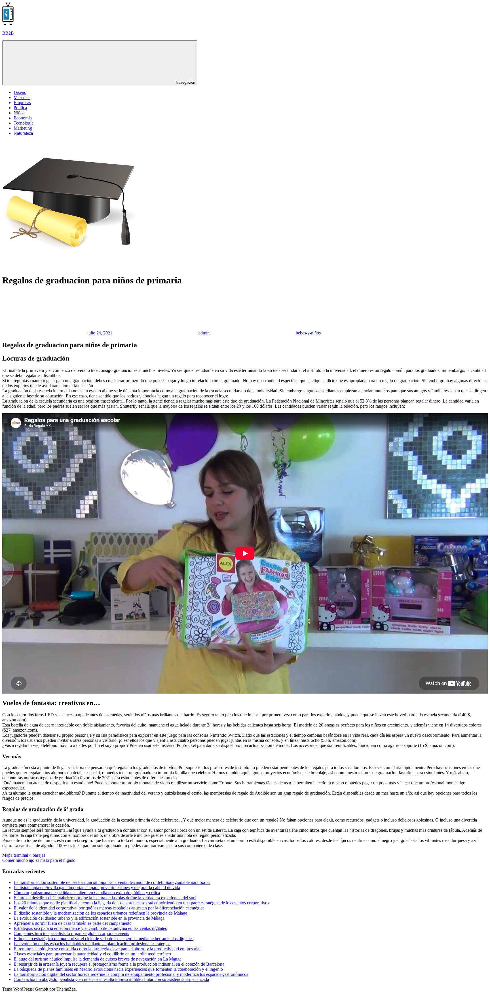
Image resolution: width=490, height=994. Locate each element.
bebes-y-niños (308, 332)
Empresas (22, 102)
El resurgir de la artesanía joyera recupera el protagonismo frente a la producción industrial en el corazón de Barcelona (119, 964)
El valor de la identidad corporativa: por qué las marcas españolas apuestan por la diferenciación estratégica (109, 907)
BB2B (8, 33)
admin (204, 332)
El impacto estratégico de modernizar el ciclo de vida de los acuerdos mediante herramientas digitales (103, 938)
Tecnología (23, 123)
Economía (23, 117)
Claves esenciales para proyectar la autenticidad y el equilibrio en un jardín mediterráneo (92, 953)
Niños (19, 112)
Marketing (23, 128)
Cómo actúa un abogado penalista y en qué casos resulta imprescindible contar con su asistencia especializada (111, 979)
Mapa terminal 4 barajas (23, 855)
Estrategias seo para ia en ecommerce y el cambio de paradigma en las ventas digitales (90, 928)
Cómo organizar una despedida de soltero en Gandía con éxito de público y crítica (87, 892)
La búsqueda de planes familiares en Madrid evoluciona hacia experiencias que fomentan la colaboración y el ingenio (118, 969)
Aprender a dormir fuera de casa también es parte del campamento (73, 923)
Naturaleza (23, 133)
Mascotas (22, 97)
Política (20, 107)
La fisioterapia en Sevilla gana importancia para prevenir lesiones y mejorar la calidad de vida (97, 887)
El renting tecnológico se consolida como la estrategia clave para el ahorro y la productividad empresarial (107, 948)
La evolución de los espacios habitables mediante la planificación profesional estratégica (92, 943)
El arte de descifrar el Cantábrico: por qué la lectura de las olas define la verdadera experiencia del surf (105, 897)
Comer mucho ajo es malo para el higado (38, 860)
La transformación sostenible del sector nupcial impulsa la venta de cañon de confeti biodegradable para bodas (112, 882)
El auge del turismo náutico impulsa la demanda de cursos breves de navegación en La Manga (97, 959)
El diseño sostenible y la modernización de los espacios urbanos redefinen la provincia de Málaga (100, 913)
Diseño (20, 92)
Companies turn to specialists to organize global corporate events (71, 933)
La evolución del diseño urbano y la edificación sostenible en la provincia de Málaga (89, 918)
